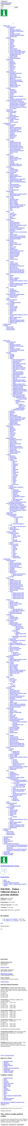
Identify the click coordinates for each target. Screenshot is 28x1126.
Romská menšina (14, 249)
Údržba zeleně (13, 310)
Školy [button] (11, 750)
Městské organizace (8, 841)
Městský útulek (13, 318)
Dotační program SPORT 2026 (17, 271)
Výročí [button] (11, 651)
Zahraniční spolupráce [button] (12, 299)
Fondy (14, 555)
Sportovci (15, 476)
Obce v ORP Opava (20, 785)
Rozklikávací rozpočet (15, 33)
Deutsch (6, 2)
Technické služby (14, 86)
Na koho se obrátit (14, 226)
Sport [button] (8, 260)
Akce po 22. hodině (14, 187)
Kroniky (12, 94)
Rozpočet (12, 32)
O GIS (11, 210)
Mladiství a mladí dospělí (15, 244)
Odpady (11, 312)
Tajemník (12, 42)
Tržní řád (15, 537)
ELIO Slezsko (13, 74)
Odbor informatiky (17, 365)
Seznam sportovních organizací (17, 272)
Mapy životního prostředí (15, 317)
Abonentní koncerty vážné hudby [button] (17, 640)
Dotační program (14, 259)
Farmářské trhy (13, 290)
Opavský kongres (17, 654)
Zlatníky (12, 70)
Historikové (15, 464)
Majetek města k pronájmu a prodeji (18, 194)
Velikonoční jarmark (14, 291)
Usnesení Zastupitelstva (18, 523)
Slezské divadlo (13, 84)
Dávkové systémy (14, 256)
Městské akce (13, 177)
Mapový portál (7, 1086)
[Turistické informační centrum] (4, 16)
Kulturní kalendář (14, 175)
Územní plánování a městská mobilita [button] (15, 294)
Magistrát (6, 838)
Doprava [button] (9, 154)
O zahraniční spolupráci (15, 302)
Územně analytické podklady (16, 206)
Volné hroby (15, 492)
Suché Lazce (13, 66)
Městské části (7, 839)
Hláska (11, 217)
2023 (17, 518)
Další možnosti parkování (19, 610)
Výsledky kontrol (23, 398)
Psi (13, 538)
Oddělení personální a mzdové (20, 385)
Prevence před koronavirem (19, 573)
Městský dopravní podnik (16, 80)
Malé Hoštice (13, 63)
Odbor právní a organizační (19, 367)
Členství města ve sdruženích (16, 96)
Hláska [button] (11, 683)
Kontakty (12, 44)
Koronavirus (12, 137)
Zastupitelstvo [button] (13, 515)
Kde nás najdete (10, 328)
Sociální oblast (7, 1090)
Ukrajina (12, 138)
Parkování (12, 162)
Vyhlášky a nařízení (14, 119)
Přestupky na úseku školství (16, 284)
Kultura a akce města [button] (11, 172)
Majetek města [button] (10, 191)
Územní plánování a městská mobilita (12, 1095)
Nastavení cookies (5, 1103)
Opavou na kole (13, 160)
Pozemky (15, 553)
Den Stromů (15, 762)
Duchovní (15, 461)
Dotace (14, 546)
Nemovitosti (15, 545)
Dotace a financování (15, 222)
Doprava (6, 1080)
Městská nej (12, 89)
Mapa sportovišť (13, 267)
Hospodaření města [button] (11, 27)
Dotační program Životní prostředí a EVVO (18, 764)
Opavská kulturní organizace (16, 81)
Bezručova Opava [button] (17, 625)
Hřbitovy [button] (12, 488)
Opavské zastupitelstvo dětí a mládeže (18, 283)
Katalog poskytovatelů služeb (16, 250)
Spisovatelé (15, 474)
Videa (11, 208)
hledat (2, 5)
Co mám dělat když (14, 130)
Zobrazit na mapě (5, 967)
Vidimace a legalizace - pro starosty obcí (22, 406)
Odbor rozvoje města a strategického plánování (18, 372)
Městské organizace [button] (11, 71)
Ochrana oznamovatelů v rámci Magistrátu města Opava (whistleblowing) (17, 54)
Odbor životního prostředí (19, 380)
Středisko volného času (15, 85)
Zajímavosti (15, 489)
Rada (11, 113)
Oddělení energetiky (17, 393)
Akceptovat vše (4, 1124)
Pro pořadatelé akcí (14, 189)
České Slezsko (13, 90)
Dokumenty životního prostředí (17, 320)
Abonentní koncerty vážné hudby (17, 179)
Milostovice (12, 62)
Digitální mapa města (14, 207)
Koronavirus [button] (12, 572)
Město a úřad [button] (7, 25)
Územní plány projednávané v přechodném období (20, 794)
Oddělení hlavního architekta (19, 389)
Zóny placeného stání (18, 609)
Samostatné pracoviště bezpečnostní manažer (18, 387)
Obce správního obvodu (15, 50)
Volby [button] (8, 298)
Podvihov (12, 65)
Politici (14, 470)
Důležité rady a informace (16, 131)
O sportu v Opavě (14, 263)
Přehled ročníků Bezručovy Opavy (20, 627)
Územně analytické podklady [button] (19, 780)
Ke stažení (12, 132)
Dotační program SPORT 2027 (17, 269)
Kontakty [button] (6, 325)
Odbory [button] (11, 358)
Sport (5, 1091)
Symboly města (13, 92)
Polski (10, 2)
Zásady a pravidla (14, 122)
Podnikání (6, 1088)
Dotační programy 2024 (18, 598)
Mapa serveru (7, 1102)
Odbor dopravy (16, 362)
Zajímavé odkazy (14, 57)
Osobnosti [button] (12, 460)
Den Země (15, 761)
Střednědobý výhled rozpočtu (16, 31)
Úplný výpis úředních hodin (7, 1055)
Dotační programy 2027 (15, 142)
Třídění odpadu (13, 322)
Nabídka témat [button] (7, 123)
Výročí (11, 188)
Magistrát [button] (9, 38)
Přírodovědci (16, 472)
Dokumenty (15, 799)
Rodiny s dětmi (13, 242)
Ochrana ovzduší (14, 306)
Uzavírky (12, 161)
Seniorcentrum (13, 82)
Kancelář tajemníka (17, 361)
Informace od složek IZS (15, 127)
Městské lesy (13, 78)
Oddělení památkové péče (19, 384)
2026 (17, 522)
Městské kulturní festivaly (16, 176)
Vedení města (13, 115)
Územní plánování (14, 295)
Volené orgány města (8, 853)
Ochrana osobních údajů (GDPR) (17, 51)
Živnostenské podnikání (15, 238)
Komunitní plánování (15, 252)
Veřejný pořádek (16, 536)
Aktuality (12, 28)
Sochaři (14, 473)
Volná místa (12, 46)
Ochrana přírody (13, 307)
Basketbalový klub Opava (16, 73)
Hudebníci (15, 465)
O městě (5, 842)
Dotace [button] (8, 139)
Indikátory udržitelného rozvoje (17, 321)
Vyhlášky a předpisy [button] (11, 118)
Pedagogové (15, 484)
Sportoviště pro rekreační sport (17, 265)
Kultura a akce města (8, 1083)
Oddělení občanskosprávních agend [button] (20, 402)
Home (2, 1102)
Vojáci (14, 483)
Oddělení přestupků (20, 408)
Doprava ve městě (14, 157)
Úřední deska (10, 109)
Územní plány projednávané (19, 789)
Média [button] (8, 211)
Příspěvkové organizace (15, 29)
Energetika (6, 1082)
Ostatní (14, 534)
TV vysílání (12, 215)
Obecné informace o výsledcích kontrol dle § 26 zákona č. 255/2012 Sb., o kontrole (18, 107)
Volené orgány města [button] (11, 111)
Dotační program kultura (15, 185)
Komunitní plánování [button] (15, 720)
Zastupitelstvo (13, 112)
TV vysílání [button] (12, 681)
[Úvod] (6, 23)
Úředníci (15, 480)
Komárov (12, 61)
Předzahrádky (16, 556)
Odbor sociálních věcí (18, 374)
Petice (14, 550)
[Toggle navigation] (13, 23)
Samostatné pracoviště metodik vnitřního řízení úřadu (20, 391)
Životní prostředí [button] (10, 303)
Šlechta (14, 479)
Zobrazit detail (20, 1124)
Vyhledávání (12, 218)
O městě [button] (8, 88)
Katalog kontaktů (11, 329)
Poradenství (12, 248)
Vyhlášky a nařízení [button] (14, 533)
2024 (17, 519)
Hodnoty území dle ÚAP (21, 781)
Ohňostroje (12, 134)
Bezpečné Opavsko (8, 1078)
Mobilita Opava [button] (13, 796)
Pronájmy (15, 548)
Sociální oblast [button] (10, 240)
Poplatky (12, 120)
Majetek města (7, 1084)
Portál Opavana (7, 324)
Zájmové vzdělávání (14, 278)
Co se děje (12, 213)
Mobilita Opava (13, 297)
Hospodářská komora (15, 223)
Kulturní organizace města (16, 180)
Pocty (14, 552)
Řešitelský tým (16, 800)
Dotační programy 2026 (15, 143)
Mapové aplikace (14, 200)
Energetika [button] (9, 166)
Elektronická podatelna (15, 58)
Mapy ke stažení (13, 202)
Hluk (11, 313)
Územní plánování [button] (14, 778)
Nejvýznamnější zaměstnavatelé (17, 227)
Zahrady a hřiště (13, 279)
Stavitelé (15, 477)
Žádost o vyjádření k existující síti (17, 204)
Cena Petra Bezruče (14, 184)
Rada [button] (11, 525)
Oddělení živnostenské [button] (21, 397)
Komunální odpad (17, 541)
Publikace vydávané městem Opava (18, 99)
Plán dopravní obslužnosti (16, 165)
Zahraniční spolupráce (9, 1098)
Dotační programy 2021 (18, 594)
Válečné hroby (16, 495)
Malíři (14, 468)
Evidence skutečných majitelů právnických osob (17, 151)
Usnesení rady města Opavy (19, 526)
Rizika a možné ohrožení (15, 128)
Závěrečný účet (13, 36)
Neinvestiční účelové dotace (16, 146)
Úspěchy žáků (13, 286)
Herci (14, 462)
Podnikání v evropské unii (16, 229)
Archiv (11, 153)
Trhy (5, 1094)
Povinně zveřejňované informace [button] (14, 100)
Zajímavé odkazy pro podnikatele (17, 236)
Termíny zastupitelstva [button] (18, 517)
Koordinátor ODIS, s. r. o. (16, 164)
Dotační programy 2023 (18, 597)
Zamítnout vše (12, 1124)
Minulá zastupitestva (14, 116)
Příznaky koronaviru (17, 575)
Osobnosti (12, 93)
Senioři (11, 245)
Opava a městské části (21, 784)
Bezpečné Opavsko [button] (11, 124)
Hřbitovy (12, 97)
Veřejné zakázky (13, 48)
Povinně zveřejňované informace (11, 843)
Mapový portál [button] (10, 196)
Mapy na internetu (14, 203)
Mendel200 (15, 652)
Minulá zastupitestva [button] (14, 529)
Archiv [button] (11, 591)
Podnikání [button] (9, 219)
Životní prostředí (7, 1099)
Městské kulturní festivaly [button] (16, 624)
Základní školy (16, 753)
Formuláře (12, 40)
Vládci (14, 481)
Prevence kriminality (14, 255)
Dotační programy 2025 (15, 145)
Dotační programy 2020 (18, 592)
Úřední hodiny (10, 326)
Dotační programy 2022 (18, 595)
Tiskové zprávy (13, 214)
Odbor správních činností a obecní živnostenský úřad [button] (19, 395)
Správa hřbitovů (16, 500)
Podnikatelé (15, 469)
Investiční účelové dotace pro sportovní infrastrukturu (16, 148)
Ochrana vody (13, 309)
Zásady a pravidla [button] (14, 544)
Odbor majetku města (15, 195)
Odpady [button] (11, 815)
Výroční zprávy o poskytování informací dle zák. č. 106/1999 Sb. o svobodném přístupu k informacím (18, 103)
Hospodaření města (8, 837)
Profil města (12, 230)
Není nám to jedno (14, 199)
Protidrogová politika (14, 253)
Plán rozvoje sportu (14, 268)
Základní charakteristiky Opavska (17, 237)
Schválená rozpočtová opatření (17, 35)
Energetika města (14, 169)
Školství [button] (8, 274)
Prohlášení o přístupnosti (16, 1102)
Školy (11, 276)
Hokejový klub (13, 75)
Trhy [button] (8, 287)
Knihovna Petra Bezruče (15, 77)
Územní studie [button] (16, 782)
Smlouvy (12, 47)
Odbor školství (16, 375)
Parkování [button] (12, 607)
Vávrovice (12, 69)
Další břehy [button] (15, 630)
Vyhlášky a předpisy (8, 854)
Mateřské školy (16, 751)
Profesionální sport (14, 264)
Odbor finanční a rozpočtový (19, 363)
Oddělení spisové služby (18, 409)
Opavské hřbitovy (17, 491)
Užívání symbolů (17, 557)
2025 (17, 521)
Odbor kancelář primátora (19, 359)
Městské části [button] (10, 59)
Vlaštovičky (12, 67)
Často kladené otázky (18, 499)
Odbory (11, 43)
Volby (5, 1097)
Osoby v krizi (13, 246)
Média (5, 1087)
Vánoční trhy (13, 293)
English (2, 2)
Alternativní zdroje (14, 170)
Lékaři (14, 466)
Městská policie (13, 135)
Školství (5, 1093)
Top (23, 1102)
